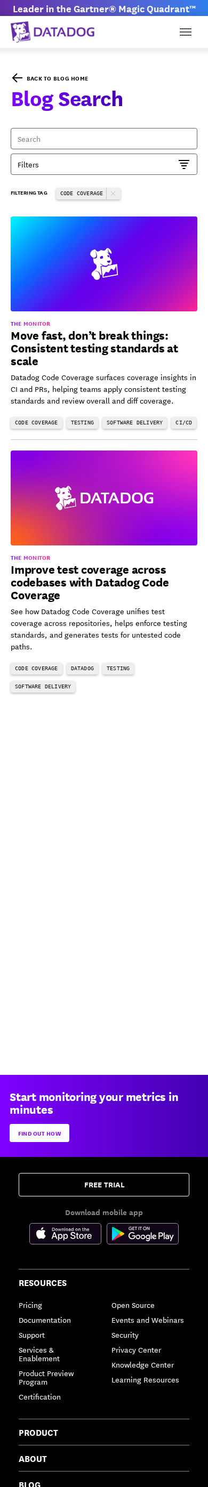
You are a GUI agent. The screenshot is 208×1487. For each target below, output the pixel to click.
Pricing (30, 1304)
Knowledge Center (142, 1364)
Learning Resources (145, 1379)
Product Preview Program (46, 1377)
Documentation (45, 1319)
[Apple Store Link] (68, 1235)
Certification (40, 1396)
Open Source (133, 1304)
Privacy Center (136, 1349)
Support (32, 1334)
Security (125, 1334)
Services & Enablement (39, 1353)
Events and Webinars (147, 1319)
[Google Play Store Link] (143, 1235)
